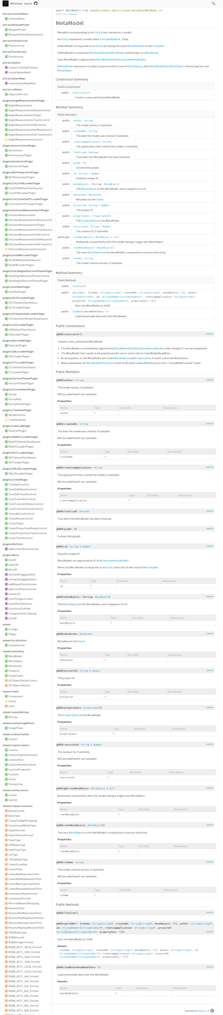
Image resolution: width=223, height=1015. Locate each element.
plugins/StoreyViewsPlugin (19, 389)
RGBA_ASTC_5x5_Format (24, 986)
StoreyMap (15, 399)
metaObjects (81, 184)
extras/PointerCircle (15, 40)
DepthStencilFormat (21, 835)
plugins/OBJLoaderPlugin (18, 351)
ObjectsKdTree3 (18, 94)
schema (77, 258)
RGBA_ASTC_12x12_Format (25, 971)
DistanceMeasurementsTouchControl (31, 229)
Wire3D (13, 569)
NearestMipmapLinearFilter (25, 922)
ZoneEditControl (19, 484)
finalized (79, 152)
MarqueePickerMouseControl (26, 34)
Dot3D (12, 560)
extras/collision (12, 89)
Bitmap (13, 717)
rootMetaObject (83, 237)
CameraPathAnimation (22, 764)
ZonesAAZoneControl (21, 513)
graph (76, 163)
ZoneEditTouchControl (22, 494)
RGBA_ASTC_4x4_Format (24, 976)
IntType (13, 854)
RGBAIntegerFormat (21, 942)
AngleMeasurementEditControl (27, 125)
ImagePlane (16, 728)
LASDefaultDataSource (22, 329)
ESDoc (203, 1010)
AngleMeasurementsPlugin (25, 115)
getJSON (77, 292)
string (114, 292)
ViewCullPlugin (17, 430)
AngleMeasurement (20, 105)
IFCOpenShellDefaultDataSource (28, 318)
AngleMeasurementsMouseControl (29, 110)
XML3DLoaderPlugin (21, 473)
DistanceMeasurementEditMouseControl (33, 239)
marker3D (14, 594)
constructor (80, 92)
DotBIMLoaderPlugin (21, 265)
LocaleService (17, 645)
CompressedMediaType (22, 825)
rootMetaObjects (83, 247)
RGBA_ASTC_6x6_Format (24, 995)
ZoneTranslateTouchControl (26, 508)
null (116, 237)
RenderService (17, 415)
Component (16, 696)
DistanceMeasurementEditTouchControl (33, 244)
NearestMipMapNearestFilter (26, 918)
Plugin (12, 634)
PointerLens (16, 56)
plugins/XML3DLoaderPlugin (20, 468)
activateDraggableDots (23, 579)
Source (28, 3)
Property (14, 670)
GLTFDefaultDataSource (23, 302)
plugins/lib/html (12, 544)
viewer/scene (11, 691)
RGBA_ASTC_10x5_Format (24, 952)
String (88, 120)
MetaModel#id (135, 46)
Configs (13, 629)
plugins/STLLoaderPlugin (18, 362)
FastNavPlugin (17, 291)
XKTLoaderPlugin (19, 462)
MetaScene (15, 666)
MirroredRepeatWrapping (24, 903)
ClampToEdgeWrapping (23, 820)
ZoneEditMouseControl (23, 489)
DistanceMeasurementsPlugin (27, 224)
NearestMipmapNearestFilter (26, 927)
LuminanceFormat (20, 898)
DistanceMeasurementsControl (27, 249)
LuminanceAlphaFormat (23, 893)
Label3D (13, 564)
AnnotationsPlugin (20, 155)
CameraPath (16, 759)
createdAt (79, 131)
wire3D (13, 618)
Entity (12, 701)
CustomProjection (20, 769)
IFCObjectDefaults (20, 685)
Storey (12, 394)
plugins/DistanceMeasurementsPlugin (26, 210)
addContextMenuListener (24, 549)
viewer (7, 624)
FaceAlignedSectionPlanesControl (29, 276)
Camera (13, 750)
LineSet (13, 739)
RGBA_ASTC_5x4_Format (24, 981)
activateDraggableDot (22, 574)
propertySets (81, 216)
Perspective (16, 784)
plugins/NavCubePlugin (17, 340)
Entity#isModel (109, 39)
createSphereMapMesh (22, 83)
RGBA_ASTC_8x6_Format (24, 1005)
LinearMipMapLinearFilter (24, 874)
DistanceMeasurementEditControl (29, 234)
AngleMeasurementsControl (26, 139)
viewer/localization (15, 640)
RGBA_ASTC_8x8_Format (24, 1010)
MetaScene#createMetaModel (106, 52)
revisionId (80, 226)
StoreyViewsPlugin (20, 404)
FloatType (15, 840)
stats (12, 706)
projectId (79, 205)
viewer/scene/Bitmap (16, 712)
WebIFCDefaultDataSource (24, 441)
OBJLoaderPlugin (19, 356)
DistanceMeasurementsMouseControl (31, 220)
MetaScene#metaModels (131, 59)
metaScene (79, 194)
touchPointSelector (20, 603)
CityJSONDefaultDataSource (26, 188)
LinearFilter (16, 869)
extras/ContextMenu (15, 13)
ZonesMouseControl (21, 518)
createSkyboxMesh (20, 72)
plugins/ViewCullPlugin (16, 426)
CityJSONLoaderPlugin (22, 193)
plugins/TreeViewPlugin (17, 410)
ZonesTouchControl (21, 538)
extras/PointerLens (14, 51)
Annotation (15, 150)
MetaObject (16, 661)
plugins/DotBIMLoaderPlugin (20, 255)
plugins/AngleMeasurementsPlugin (24, 100)
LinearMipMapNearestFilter (25, 879)
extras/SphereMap (14, 78)
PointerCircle (17, 45)
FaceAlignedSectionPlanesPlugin (28, 280)
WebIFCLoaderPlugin (21, 446)
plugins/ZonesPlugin (15, 479)
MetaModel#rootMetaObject (167, 66)
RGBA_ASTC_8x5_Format (24, 1000)
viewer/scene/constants (17, 806)
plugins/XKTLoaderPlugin (18, 452)
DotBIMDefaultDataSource (25, 260)
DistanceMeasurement (22, 215)
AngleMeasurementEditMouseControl (31, 129)
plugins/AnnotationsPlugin (19, 145)
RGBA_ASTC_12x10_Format (25, 966)
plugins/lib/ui (11, 555)
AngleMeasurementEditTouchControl (31, 134)
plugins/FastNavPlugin (16, 287)
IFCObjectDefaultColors (23, 680)
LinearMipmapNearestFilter (25, 888)
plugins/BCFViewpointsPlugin (21, 172)
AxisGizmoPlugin (19, 166)
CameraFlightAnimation (23, 755)
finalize (78, 286)
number (135, 296)
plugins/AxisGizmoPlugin (18, 161)
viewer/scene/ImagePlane (18, 723)
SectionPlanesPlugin (21, 383)
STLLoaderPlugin (19, 372)
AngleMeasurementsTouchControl (29, 120)
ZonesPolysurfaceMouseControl (28, 528)
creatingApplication (86, 141)
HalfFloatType (17, 849)
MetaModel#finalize (99, 363)
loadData (78, 311)
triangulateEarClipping (22, 613)
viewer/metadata (13, 651)
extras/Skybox (12, 62)
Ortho (12, 779)
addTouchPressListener (23, 589)
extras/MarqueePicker (16, 24)
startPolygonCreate (21, 598)
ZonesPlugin (16, 523)
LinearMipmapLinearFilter (24, 884)
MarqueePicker (17, 29)
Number (95, 173)
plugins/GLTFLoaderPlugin (19, 297)
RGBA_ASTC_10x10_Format (25, 947)
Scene (99, 199)
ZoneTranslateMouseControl (26, 504)
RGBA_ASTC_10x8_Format (24, 961)
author (77, 120)
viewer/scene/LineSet (16, 734)
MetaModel (15, 656)
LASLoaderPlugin (19, 334)
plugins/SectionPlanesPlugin (20, 378)
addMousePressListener (23, 584)
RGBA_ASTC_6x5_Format (24, 991)
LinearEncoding (18, 864)
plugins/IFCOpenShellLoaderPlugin (24, 313)
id (74, 173)
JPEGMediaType (18, 859)
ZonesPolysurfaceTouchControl (28, 533)
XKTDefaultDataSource (22, 457)
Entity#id (157, 46)
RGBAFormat (16, 937)
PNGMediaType (18, 932)
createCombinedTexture (23, 67)
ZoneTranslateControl (22, 499)
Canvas (13, 795)
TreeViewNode (17, 419)
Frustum (14, 774)
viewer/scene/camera (16, 745)
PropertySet (16, 675)
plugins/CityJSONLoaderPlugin (21, 183)
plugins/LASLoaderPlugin (18, 324)
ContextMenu (17, 18)
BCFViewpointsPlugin (21, 177)
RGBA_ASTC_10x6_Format (24, 957)
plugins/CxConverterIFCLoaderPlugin (25, 199)
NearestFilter (17, 908)
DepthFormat (17, 830)
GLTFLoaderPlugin (19, 307)
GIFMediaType (17, 845)
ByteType (14, 815)
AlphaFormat (17, 811)
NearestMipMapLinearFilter (25, 913)
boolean (93, 152)
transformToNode (19, 608)
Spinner (13, 800)
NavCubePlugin (18, 345)
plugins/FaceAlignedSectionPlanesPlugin (27, 271)
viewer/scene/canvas (15, 790)
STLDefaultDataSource (22, 367)
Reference (16, 3)
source (73, 14)
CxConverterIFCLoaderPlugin (26, 204)
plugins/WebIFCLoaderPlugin (20, 437)
